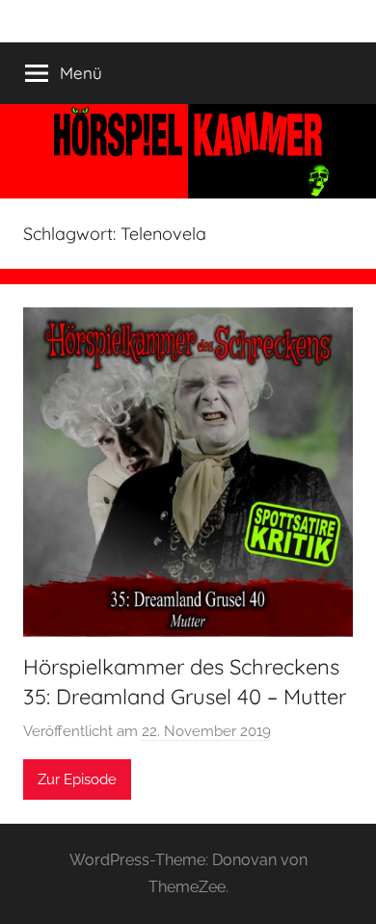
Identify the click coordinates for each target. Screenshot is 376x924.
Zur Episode (77, 779)
